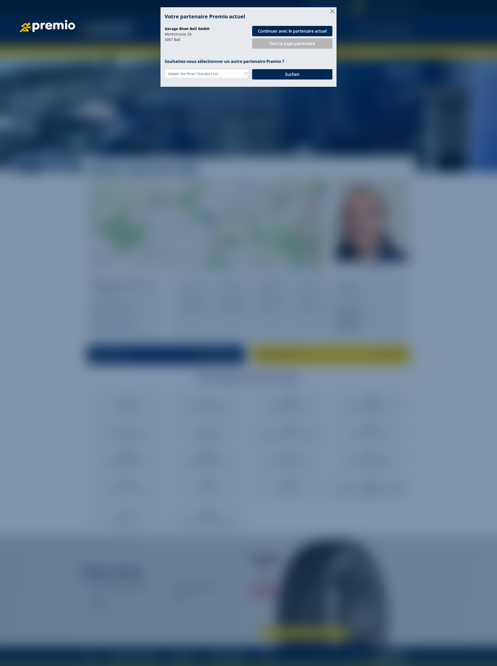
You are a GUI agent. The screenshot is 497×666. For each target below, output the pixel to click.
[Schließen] (332, 11)
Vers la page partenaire (292, 43)
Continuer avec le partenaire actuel (292, 31)
